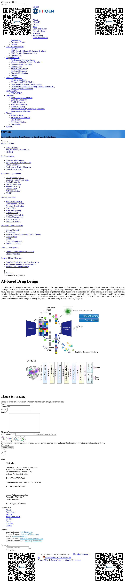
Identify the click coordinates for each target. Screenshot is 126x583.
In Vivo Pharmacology (15, 217)
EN (37, 7)
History (36, 24)
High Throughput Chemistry (22, 98)
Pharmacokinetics (13, 219)
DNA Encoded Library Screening (24, 53)
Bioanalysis (15, 124)
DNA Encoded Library (15, 47)
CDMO (14, 75)
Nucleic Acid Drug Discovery (17, 267)
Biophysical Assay (13, 186)
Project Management (14, 241)
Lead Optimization (8, 197)
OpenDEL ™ (16, 55)
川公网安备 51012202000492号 (58, 557)
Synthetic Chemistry (19, 100)
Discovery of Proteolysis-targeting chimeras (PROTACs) (33, 86)
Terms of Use (43, 560)
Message (5, 432)
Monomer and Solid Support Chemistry (26, 62)
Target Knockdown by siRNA (18, 150)
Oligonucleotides (12, 58)
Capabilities (10, 512)
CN (34, 7)
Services (9, 273)
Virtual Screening (12, 165)
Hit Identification (7, 156)
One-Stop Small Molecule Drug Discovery (22, 262)
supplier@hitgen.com (33, 541)
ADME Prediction (13, 191)
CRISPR (9, 152)
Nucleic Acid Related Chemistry (18, 167)
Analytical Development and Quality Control (23, 234)
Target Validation (7, 143)
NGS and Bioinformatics (20, 118)
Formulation (10, 232)
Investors (36, 33)
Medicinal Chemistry (19, 71)
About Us (36, 22)
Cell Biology (16, 120)
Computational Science (15, 204)
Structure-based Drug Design (17, 180)
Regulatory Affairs (13, 243)
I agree (6, 445)
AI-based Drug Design (15, 206)
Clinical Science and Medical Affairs (20, 252)
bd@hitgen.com (26, 532)
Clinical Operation (13, 254)
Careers (14, 44)
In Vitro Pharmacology (15, 215)
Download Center (18, 42)
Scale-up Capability (13, 210)
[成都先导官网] (43, 13)
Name (4, 404)
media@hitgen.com (19, 536)
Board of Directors (40, 29)
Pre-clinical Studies (18, 122)
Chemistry (10, 95)
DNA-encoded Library (15, 160)
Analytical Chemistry (14, 169)
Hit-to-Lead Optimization (11, 173)
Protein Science (17, 115)
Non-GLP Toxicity (13, 221)
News (35, 27)
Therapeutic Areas (13, 517)
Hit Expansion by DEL (15, 178)
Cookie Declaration (72, 560)
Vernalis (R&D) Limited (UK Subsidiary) (22, 491)
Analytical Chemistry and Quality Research (28, 109)
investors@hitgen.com (30, 534)
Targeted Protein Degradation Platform (21, 264)
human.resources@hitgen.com (31, 538)
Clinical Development (9, 247)
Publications (15, 40)
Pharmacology (11, 237)
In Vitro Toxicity (12, 213)
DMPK (9, 193)
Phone (4, 409)
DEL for (14, 49)
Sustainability (38, 35)
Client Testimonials (40, 38)
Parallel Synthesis (13, 182)
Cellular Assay (11, 189)
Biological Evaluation (19, 73)
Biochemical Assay (13, 184)
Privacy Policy (57, 560)
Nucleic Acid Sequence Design (23, 60)
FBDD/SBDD (11, 91)
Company (5, 407)
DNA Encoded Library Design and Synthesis (28, 51)
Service (9, 514)
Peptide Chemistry (18, 102)
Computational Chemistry (21, 111)
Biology (9, 113)
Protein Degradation (14, 78)
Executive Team (39, 31)
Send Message (7, 448)
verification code (8, 434)
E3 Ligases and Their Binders (22, 82)
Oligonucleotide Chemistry (21, 64)
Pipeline (9, 126)
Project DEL (11, 208)
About (35, 20)
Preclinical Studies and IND (12, 226)
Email (4, 412)
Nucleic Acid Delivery (19, 69)
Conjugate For (16, 66)
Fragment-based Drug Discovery (18, 163)
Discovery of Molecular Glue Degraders (26, 84)
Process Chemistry (18, 106)
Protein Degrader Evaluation (22, 89)
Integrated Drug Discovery (11, 258)
